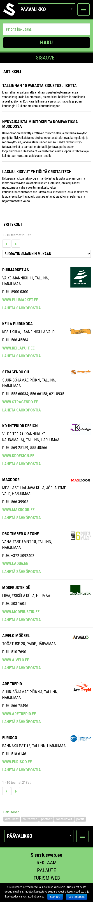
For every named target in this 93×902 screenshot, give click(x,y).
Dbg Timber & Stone (20, 533)
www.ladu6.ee (15, 563)
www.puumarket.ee (20, 299)
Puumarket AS (15, 269)
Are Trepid (12, 683)
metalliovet (64, 819)
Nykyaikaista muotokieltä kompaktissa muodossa (40, 124)
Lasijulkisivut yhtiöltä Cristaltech (37, 171)
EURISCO (9, 737)
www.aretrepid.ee (19, 713)
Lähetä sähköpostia (21, 308)
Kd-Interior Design (20, 425)
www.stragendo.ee (20, 402)
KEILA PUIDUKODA (17, 323)
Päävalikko (33, 9)
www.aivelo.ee (15, 660)
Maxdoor (11, 479)
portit (80, 819)
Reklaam (47, 862)
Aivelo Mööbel (16, 635)
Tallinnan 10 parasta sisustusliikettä (39, 85)
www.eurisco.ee (17, 761)
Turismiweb (46, 878)
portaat (46, 819)
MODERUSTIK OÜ (16, 587)
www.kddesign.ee (18, 455)
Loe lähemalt (76, 896)
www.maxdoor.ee (18, 509)
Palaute (46, 870)
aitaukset (12, 819)
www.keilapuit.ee (18, 348)
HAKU (46, 42)
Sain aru (55, 896)
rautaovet (30, 819)
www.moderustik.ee (21, 611)
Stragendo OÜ (15, 372)
